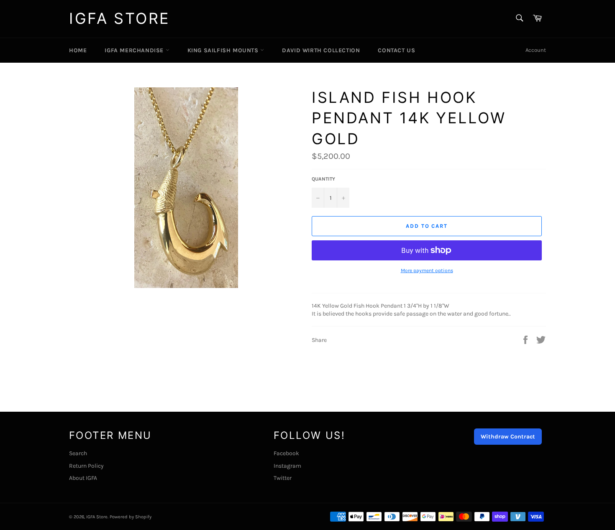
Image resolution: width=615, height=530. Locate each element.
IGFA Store (119, 18)
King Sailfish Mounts (224, 50)
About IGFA (83, 478)
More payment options (427, 270)
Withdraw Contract (508, 436)
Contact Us (396, 50)
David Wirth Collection (321, 50)
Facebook (286, 453)
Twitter (283, 478)
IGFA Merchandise (135, 50)
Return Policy (86, 465)
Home (78, 50)
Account (535, 50)
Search (78, 453)
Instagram (287, 465)
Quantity (323, 179)
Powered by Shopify (130, 517)
